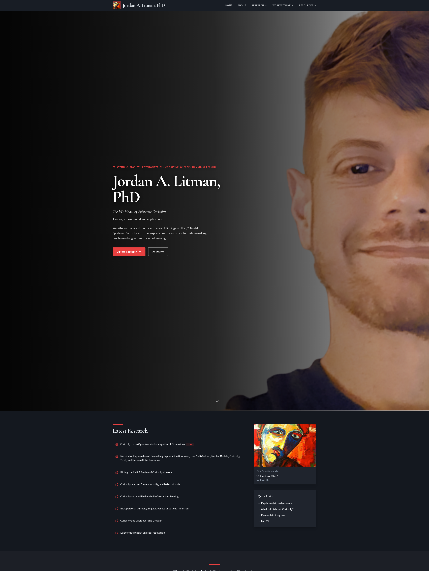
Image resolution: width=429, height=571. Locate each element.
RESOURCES (306, 5)
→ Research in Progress (271, 515)
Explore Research (127, 251)
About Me (158, 251)
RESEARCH (258, 5)
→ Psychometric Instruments (275, 503)
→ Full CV (263, 521)
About (242, 5)
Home (228, 5)
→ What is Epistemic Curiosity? (276, 509)
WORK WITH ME (281, 5)
